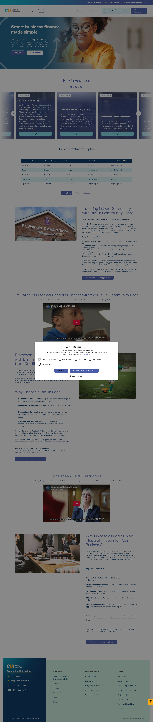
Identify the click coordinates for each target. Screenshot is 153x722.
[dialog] (76, 361)
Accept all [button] (61, 371)
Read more (87, 354)
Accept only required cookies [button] (84, 371)
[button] (76, 376)
